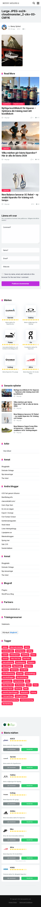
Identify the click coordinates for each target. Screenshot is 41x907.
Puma (10, 342)
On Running (20, 685)
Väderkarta (5, 624)
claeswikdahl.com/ (8, 501)
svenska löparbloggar (10, 692)
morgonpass (7, 681)
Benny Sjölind (15, 26)
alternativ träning (16, 647)
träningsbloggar (21, 696)
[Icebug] (10, 365)
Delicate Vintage (8, 470)
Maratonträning (22, 677)
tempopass (24, 692)
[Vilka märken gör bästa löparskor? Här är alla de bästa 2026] (20, 136)
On (31, 342)
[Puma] (10, 340)
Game (33, 655)
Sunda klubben (7, 548)
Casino (5, 655)
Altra (31, 367)
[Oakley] (31, 315)
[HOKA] (5, 871)
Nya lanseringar (7, 474)
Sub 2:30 (5, 544)
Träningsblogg (8, 696)
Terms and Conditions (25, 902)
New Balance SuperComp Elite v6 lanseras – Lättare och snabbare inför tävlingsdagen (26, 428)
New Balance (18, 681)
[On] (31, 340)
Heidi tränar (6, 525)
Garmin (10, 318)
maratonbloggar (8, 677)
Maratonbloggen (8, 536)
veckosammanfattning (10, 700)
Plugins (4, 590)
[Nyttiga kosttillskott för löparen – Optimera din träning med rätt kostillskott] (20, 91)
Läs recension (11, 749)
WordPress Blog (8, 594)
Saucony (18, 688)
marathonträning (8, 673)
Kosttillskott (6, 104)
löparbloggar (17, 666)
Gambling (25, 655)
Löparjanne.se (7, 533)
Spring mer (6, 540)
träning (33, 692)
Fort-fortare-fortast (9, 517)
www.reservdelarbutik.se (11, 609)
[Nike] (5, 833)
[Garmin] (10, 315)
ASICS (27, 647)
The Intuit (5, 478)
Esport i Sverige (7, 513)
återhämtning (7, 704)
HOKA (12, 868)
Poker (29, 685)
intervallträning (8, 662)
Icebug (10, 367)
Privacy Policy (13, 902)
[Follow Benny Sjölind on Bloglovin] (10, 633)
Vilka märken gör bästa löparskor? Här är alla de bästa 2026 (19, 154)
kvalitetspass (20, 662)
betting (29, 651)
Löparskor (6, 148)
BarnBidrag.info (7, 497)
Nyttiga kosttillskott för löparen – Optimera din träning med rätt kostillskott (19, 111)
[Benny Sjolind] (11, 3)
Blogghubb (5, 467)
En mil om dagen (8, 509)
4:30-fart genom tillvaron (11, 493)
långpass (31, 662)
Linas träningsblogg (9, 529)
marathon (24, 670)
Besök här (30, 749)
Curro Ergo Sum (7, 505)
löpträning (14, 670)
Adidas (5, 647)
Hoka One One (15, 658)
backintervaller (8, 651)
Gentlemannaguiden (9, 521)
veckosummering (27, 700)
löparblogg (6, 666)
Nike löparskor (8, 685)
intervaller (26, 658)
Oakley (31, 318)
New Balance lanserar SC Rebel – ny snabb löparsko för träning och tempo (20, 197)
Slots (26, 688)
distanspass (14, 655)
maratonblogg (30, 673)
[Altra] (31, 365)
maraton (20, 673)
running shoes (8, 688)
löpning (5, 670)
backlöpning (20, 651)
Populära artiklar (18, 104)
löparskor (28, 666)
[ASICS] (5, 742)
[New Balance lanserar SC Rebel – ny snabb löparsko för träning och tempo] (20, 177)
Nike (27, 681)
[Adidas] (5, 815)
